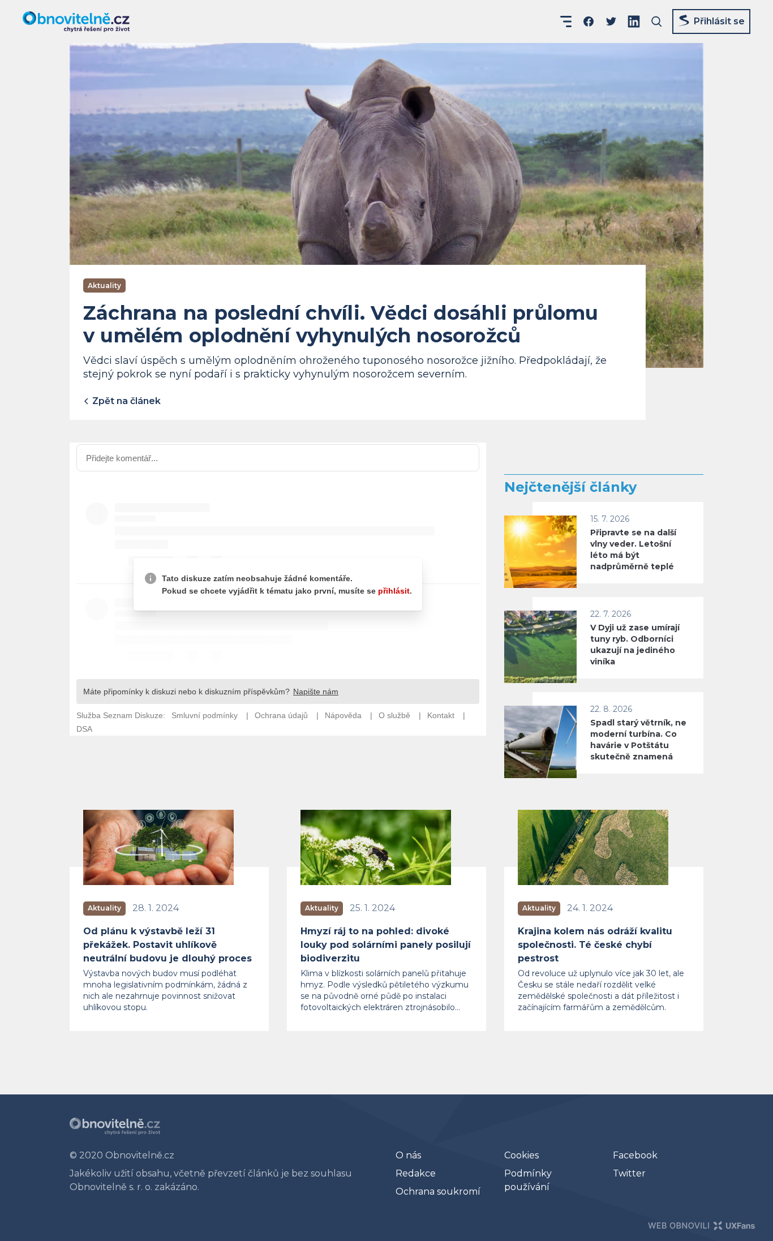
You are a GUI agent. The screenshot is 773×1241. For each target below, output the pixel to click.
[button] (566, 21)
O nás (408, 1155)
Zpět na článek (125, 401)
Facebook (635, 1155)
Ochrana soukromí (438, 1191)
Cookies (521, 1155)
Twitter (629, 1173)
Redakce (416, 1173)
